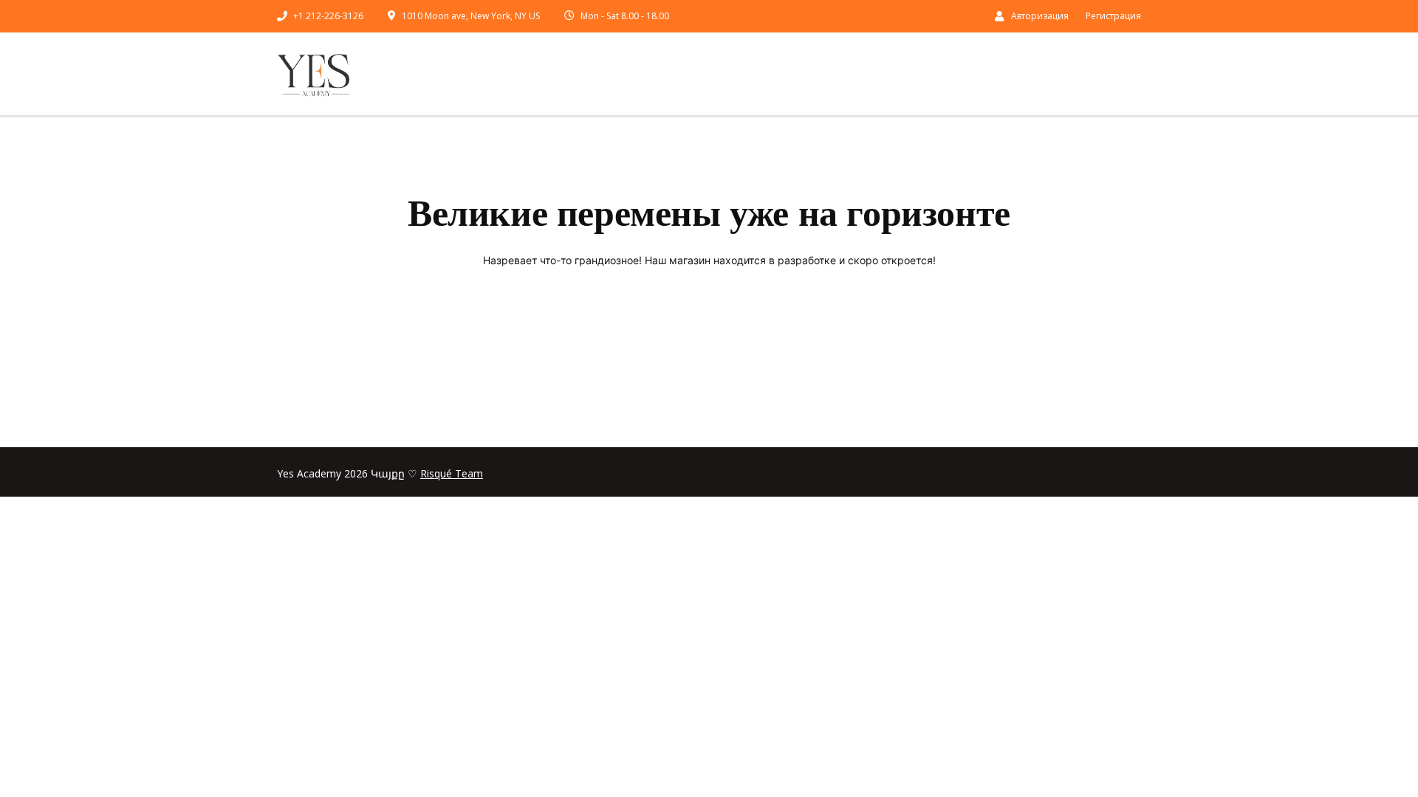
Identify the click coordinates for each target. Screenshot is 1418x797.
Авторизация (1040, 15)
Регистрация (1113, 16)
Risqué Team (451, 473)
